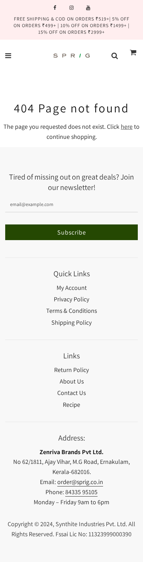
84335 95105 (81, 492)
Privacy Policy (71, 299)
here (127, 126)
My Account (72, 288)
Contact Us (71, 393)
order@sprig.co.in (80, 482)
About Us (72, 381)
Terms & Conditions (71, 311)
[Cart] (133, 55)
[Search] (114, 55)
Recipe (71, 405)
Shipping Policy (71, 322)
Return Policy (71, 370)
